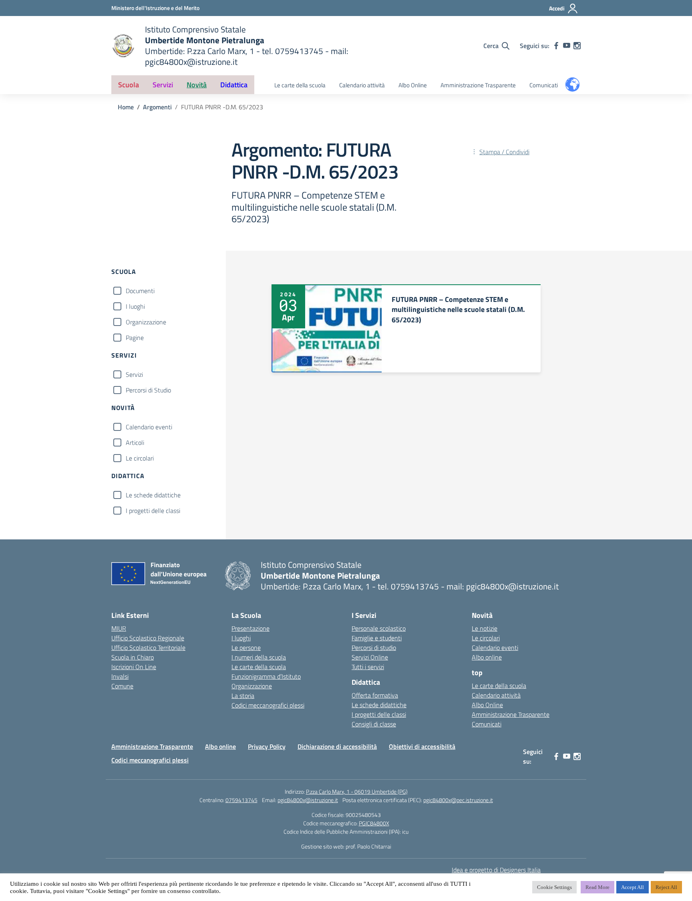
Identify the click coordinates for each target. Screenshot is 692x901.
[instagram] (577, 45)
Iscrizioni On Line (133, 667)
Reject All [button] (666, 887)
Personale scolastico (379, 628)
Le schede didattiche (153, 495)
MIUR (118, 628)
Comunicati (543, 85)
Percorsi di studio (374, 647)
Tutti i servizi (368, 667)
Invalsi (120, 676)
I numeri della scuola (258, 657)
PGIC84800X (374, 823)
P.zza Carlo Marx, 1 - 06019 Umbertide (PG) (357, 791)
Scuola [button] (128, 84)
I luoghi (135, 306)
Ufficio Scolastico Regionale (147, 638)
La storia (242, 695)
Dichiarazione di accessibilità (337, 746)
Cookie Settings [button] (554, 887)
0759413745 (241, 800)
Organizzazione (146, 322)
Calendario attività (362, 85)
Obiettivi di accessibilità (422, 746)
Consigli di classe (374, 724)
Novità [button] (197, 84)
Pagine (135, 337)
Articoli (135, 442)
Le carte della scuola (300, 85)
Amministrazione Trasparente (478, 85)
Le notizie (484, 628)
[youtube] (566, 45)
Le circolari (140, 458)
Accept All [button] (632, 887)
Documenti (140, 291)
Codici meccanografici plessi (267, 705)
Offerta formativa (375, 695)
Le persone (246, 647)
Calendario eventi (149, 427)
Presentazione (250, 628)
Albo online (487, 657)
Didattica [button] (233, 84)
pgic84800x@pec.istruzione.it (458, 800)
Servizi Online (370, 657)
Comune (122, 686)
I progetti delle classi (153, 510)
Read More (597, 887)
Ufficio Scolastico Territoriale (148, 647)
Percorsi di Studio (148, 390)
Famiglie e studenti (377, 638)
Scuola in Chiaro (132, 657)
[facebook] (556, 45)
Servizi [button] (163, 84)
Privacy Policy (267, 746)
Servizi (134, 374)
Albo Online (412, 85)
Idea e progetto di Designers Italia (496, 870)
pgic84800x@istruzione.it (308, 800)
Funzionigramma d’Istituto (266, 676)
